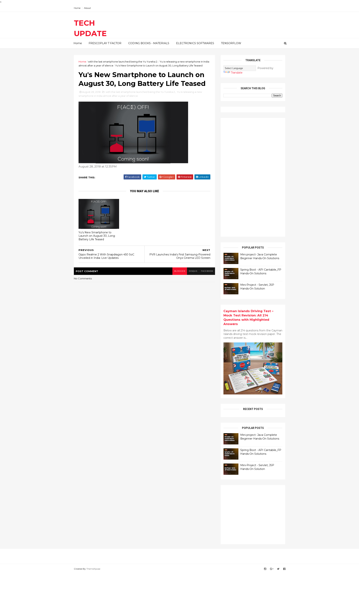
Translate (237, 72)
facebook (207, 271)
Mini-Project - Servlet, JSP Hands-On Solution (257, 286)
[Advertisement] (251, 177)
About (87, 8)
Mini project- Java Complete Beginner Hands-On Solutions (259, 256)
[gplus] (271, 569)
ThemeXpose (93, 568)
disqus (193, 271)
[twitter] (278, 569)
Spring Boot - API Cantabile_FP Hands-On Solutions (260, 271)
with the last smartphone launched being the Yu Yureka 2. (123, 61)
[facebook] (284, 569)
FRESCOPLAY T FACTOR (105, 43)
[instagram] (265, 569)
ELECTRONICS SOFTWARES (195, 43)
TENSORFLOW (231, 43)
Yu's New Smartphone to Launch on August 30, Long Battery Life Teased (97, 236)
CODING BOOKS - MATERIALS (148, 43)
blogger (179, 271)
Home (77, 8)
